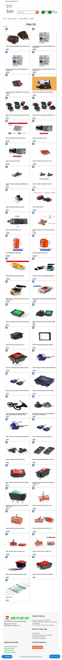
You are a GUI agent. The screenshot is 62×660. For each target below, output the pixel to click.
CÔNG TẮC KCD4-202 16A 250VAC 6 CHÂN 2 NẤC (43, 574)
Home (4, 18)
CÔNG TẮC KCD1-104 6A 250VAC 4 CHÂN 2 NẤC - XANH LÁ (17, 116)
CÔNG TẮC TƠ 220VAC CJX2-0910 (40, 138)
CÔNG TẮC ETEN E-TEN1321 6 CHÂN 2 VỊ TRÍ (42, 161)
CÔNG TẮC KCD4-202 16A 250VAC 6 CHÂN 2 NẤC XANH (17, 321)
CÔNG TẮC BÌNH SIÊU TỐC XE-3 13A (13, 230)
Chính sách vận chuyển (10, 652)
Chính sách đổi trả (9, 650)
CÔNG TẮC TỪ (9, 597)
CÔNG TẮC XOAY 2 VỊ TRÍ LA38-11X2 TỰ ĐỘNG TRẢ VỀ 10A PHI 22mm (17, 299)
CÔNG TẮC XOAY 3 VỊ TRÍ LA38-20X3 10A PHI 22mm (43, 275)
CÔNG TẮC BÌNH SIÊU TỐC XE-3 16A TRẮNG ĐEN (43, 92)
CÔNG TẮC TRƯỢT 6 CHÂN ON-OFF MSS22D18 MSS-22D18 (17, 184)
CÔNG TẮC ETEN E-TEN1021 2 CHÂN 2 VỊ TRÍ (42, 505)
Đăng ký (10, 7)
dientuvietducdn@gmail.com (12, 625)
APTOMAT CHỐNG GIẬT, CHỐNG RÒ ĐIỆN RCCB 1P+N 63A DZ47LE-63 (44, 47)
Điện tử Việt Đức (38, 656)
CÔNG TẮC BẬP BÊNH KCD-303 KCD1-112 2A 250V (43, 459)
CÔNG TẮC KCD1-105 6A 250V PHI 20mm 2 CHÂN (16, 574)
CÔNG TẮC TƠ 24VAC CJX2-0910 (13, 161)
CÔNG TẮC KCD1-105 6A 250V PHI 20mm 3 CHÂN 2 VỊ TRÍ (18, 46)
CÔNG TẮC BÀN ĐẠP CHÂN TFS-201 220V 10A (15, 138)
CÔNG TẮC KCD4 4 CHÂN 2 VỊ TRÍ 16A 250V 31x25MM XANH (44, 322)
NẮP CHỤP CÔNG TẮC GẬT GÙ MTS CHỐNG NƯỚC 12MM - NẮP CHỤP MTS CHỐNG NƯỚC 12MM (16, 414)
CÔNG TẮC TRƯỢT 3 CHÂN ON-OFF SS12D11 (15, 207)
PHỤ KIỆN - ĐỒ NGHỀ (23, 18)
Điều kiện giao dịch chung (10, 646)
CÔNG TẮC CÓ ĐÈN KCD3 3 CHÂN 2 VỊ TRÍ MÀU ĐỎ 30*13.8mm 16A (43, 483)
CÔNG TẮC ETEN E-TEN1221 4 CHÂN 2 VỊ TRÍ (42, 551)
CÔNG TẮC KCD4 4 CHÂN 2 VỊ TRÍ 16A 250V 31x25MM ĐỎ (17, 483)
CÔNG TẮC (31, 18)
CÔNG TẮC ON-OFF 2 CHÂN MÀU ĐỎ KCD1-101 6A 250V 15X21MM (17, 93)
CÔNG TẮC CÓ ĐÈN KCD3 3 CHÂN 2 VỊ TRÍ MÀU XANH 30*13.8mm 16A (17, 506)
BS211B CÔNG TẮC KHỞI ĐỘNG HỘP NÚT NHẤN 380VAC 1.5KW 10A (44, 299)
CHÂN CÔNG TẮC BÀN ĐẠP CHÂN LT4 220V (15, 275)
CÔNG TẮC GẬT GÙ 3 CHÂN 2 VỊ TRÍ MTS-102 (42, 436)
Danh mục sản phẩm (12, 18)
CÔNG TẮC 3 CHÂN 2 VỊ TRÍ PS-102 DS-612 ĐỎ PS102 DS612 (44, 230)
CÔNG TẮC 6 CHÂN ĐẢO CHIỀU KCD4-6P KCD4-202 (43, 390)
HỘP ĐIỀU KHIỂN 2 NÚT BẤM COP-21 (40, 252)
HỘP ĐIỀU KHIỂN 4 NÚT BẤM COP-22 (13, 252)
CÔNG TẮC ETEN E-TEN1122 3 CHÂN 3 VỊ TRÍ (15, 551)
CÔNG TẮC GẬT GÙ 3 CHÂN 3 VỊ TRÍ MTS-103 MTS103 (17, 390)
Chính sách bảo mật (9, 648)
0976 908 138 (10, 624)
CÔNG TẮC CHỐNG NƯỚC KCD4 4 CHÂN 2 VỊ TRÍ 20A (17, 367)
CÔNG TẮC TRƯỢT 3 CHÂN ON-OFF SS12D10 (15, 459)
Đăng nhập (10, 5)
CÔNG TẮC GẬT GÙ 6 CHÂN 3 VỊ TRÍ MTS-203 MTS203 (44, 367)
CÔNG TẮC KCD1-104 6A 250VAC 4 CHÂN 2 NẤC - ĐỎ (44, 115)
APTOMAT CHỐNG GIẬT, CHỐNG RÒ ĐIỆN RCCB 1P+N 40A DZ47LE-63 (17, 70)
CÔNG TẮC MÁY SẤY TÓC (38, 207)
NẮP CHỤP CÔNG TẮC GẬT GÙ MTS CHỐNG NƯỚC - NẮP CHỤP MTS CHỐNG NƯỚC (44, 414)
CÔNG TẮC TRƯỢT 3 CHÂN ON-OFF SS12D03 (42, 184)
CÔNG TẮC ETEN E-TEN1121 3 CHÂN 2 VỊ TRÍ (42, 528)
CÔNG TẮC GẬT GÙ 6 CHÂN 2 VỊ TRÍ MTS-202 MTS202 (17, 436)
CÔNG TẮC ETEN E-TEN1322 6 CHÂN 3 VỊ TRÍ (15, 528)
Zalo (34, 647)
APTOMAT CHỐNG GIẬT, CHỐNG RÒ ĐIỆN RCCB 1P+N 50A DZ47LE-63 (44, 70)
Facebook (39, 647)
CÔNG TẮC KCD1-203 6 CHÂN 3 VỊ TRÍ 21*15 (15, 344)
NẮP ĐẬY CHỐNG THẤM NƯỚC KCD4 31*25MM (43, 344)
